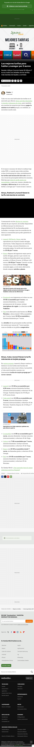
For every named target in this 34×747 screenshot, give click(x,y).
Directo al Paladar (6, 707)
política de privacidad (22, 624)
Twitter (15, 81)
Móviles (5, 25)
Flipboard (18, 81)
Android (4, 654)
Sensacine (20, 696)
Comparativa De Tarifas (13, 473)
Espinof (19, 699)
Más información (19, 745)
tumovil (5, 386)
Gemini (24, 25)
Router (19, 25)
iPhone (3, 657)
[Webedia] (6, 679)
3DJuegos (19, 686)
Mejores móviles (17, 609)
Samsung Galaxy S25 (28, 609)
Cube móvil (7, 398)
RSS (20, 632)
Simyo (5, 253)
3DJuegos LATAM (21, 729)
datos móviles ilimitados (24, 101)
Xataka (3, 686)
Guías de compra (6, 651)
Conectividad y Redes (23, 660)
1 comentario (6, 81)
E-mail (21, 81)
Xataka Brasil (5, 731)
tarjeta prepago (8, 363)
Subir (28, 678)
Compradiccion (5, 721)
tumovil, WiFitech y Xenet (11, 239)
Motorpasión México (22, 736)
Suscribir (29, 621)
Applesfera (4, 691)
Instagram (17, 632)
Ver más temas (6, 665)
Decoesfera (5, 719)
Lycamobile (7, 434)
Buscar (31, 671)
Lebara (5, 441)
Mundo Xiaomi (5, 695)
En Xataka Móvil (6, 286)
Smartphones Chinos (7, 660)
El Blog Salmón (21, 717)
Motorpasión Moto (22, 709)
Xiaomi (3, 648)
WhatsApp (20, 657)
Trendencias (5, 717)
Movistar (4, 645)
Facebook (12, 81)
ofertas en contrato (21, 221)
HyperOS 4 (31, 25)
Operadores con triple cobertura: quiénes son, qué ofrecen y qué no (16, 427)
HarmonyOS (12, 25)
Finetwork (6, 297)
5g (18, 654)
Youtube (14, 632)
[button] (9, 92)
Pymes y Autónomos (22, 719)
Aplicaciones (20, 648)
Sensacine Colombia (22, 734)
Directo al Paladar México (8, 736)
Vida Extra (19, 688)
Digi (4, 312)
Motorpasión (20, 707)
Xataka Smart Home (7, 693)
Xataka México (5, 729)
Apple (19, 645)
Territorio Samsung (22, 651)
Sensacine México (22, 731)
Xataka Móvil (5, 688)
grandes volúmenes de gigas (12, 103)
